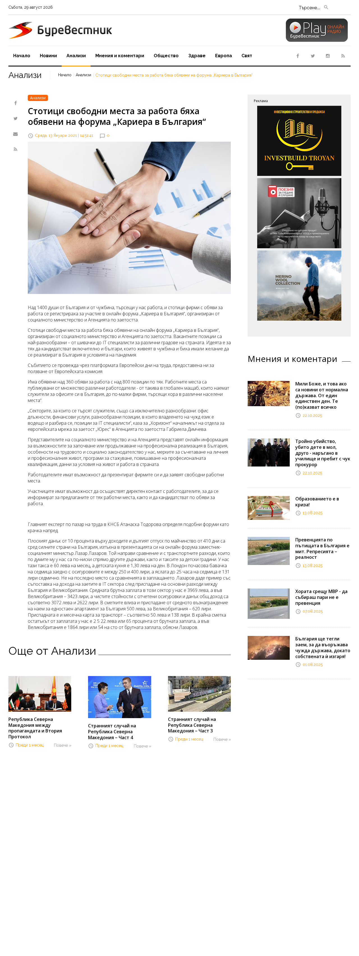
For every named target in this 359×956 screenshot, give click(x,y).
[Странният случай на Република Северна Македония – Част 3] (199, 693)
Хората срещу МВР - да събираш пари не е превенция (321, 597)
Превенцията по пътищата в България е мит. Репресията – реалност (322, 548)
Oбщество (166, 55)
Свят (246, 55)
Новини (48, 55)
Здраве (197, 55)
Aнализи (76, 55)
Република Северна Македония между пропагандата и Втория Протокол (35, 728)
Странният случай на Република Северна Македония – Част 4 (112, 732)
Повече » (62, 745)
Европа (223, 55)
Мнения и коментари (119, 55)
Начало (21, 55)
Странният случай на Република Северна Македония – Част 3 (192, 725)
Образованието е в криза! (317, 502)
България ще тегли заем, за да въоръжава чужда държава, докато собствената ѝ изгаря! (322, 647)
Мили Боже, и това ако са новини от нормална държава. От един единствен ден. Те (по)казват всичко (321, 395)
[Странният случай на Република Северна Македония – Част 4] (119, 697)
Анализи (83, 75)
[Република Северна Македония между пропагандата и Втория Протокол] (39, 693)
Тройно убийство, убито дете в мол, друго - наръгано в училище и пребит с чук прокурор (322, 453)
